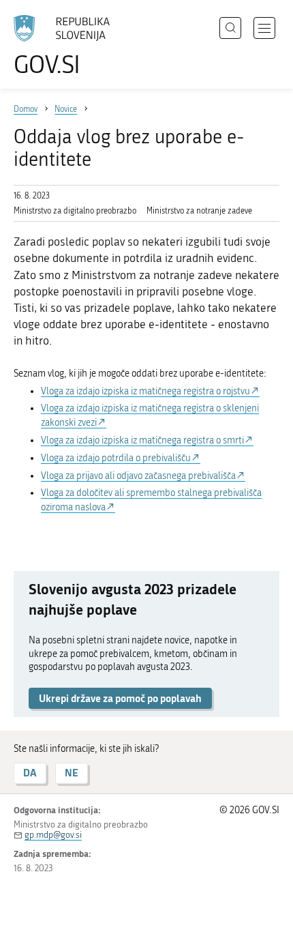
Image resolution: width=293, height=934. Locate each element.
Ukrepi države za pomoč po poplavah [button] (120, 698)
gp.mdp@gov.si (53, 835)
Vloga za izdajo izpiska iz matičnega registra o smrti (142, 440)
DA (30, 772)
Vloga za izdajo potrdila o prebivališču (116, 458)
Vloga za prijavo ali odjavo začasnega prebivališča (138, 476)
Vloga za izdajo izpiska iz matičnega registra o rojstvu (145, 391)
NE (71, 772)
